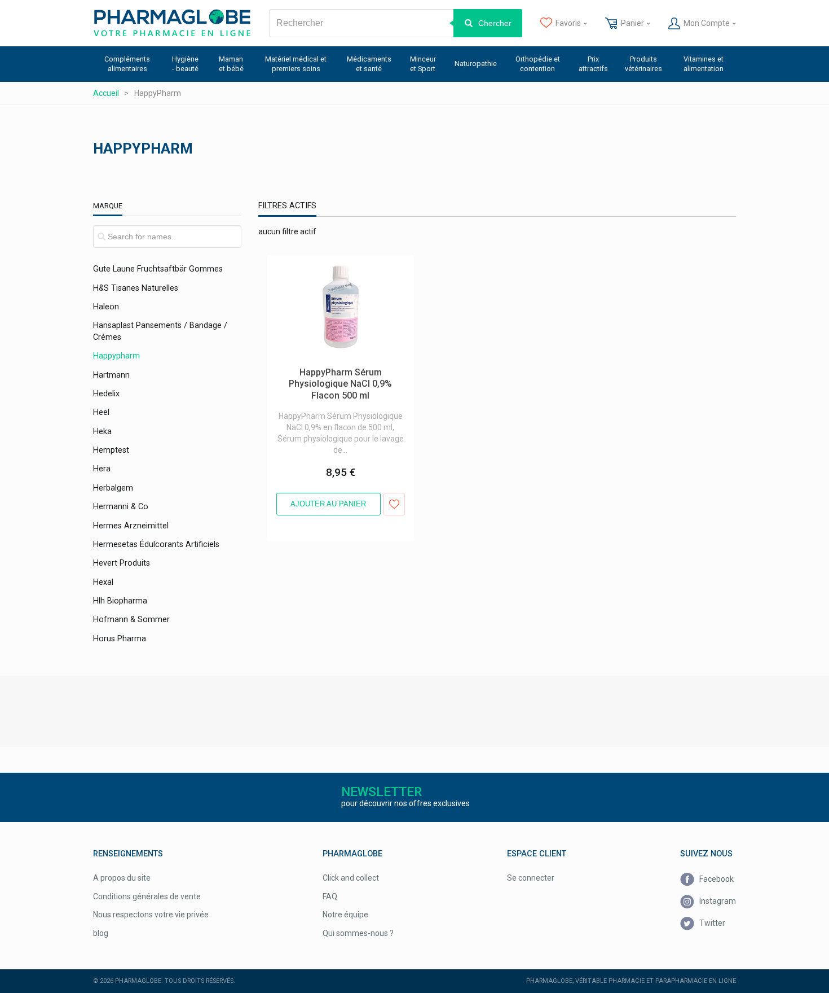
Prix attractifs (593, 64)
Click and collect (351, 877)
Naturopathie (476, 63)
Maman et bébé (231, 64)
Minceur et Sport (423, 64)
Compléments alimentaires (127, 64)
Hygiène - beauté (185, 64)
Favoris (568, 23)
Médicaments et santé (369, 64)
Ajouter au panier (328, 504)
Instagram (717, 900)
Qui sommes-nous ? (358, 933)
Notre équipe (345, 914)
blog (100, 933)
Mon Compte (707, 23)
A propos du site (122, 877)
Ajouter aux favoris (394, 504)
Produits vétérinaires (643, 64)
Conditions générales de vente (147, 896)
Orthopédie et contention (537, 64)
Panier (632, 23)
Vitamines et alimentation (704, 64)
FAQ (330, 896)
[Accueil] (172, 23)
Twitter (711, 923)
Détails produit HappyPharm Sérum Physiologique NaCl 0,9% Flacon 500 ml (335, 266)
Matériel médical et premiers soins (296, 64)
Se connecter (530, 877)
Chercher (494, 23)
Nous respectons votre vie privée (151, 914)
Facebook (716, 878)
